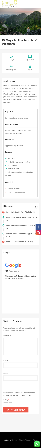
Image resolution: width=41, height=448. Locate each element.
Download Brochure (36, 207)
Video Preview (10, 30)
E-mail (6, 360)
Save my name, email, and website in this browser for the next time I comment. (19, 394)
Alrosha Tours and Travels (29, 440)
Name (6, 373)
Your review (8, 335)
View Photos (4, 30)
